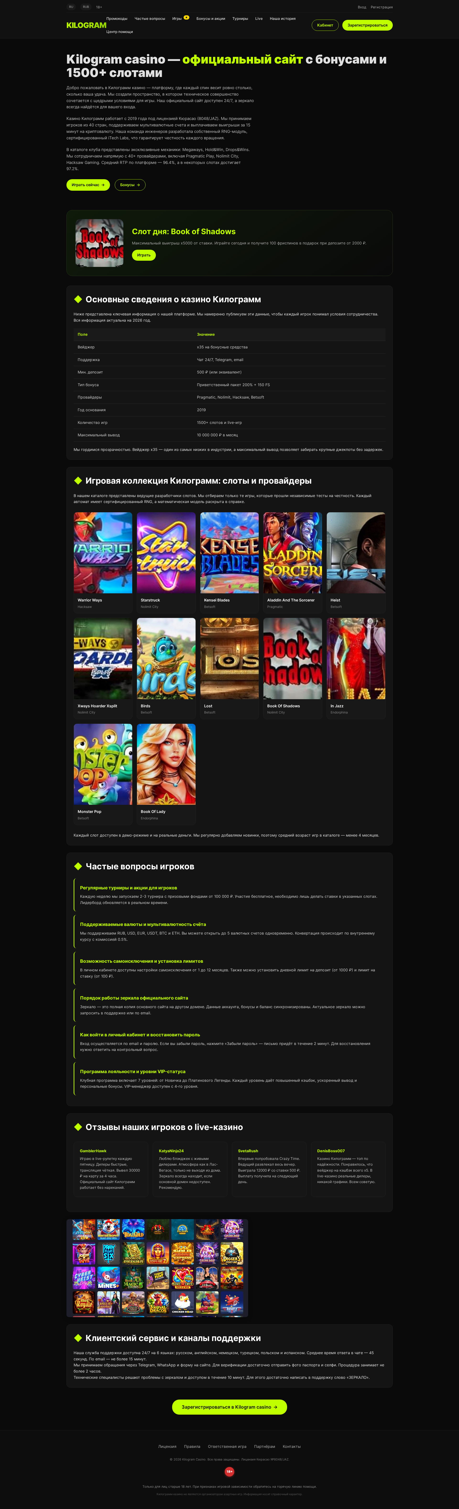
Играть (144, 255)
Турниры (240, 18)
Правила (192, 1446)
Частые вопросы (150, 18)
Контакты (292, 1446)
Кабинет (325, 25)
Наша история (283, 18)
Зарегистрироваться (368, 25)
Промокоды (116, 18)
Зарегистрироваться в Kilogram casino (226, 1407)
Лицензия (167, 1446)
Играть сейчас (85, 184)
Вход (362, 7)
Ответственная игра (227, 1446)
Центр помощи (119, 31)
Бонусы (127, 184)
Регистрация (382, 7)
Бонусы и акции (211, 18)
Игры (180, 18)
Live (259, 18)
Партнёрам (264, 1446)
